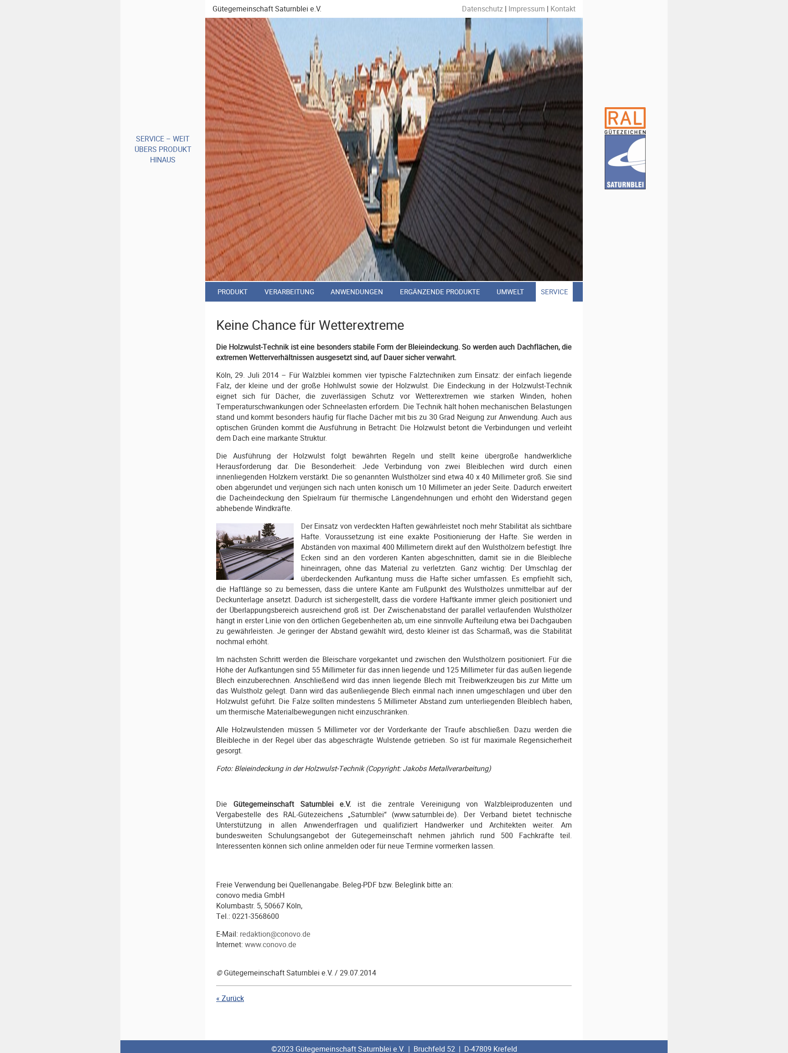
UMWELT (510, 292)
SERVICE (554, 292)
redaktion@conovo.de (275, 934)
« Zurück (230, 998)
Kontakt (562, 9)
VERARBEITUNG (289, 292)
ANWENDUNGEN (357, 292)
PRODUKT (233, 292)
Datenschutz (482, 9)
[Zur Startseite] (625, 187)
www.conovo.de (270, 944)
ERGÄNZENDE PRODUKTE (440, 292)
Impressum (526, 9)
